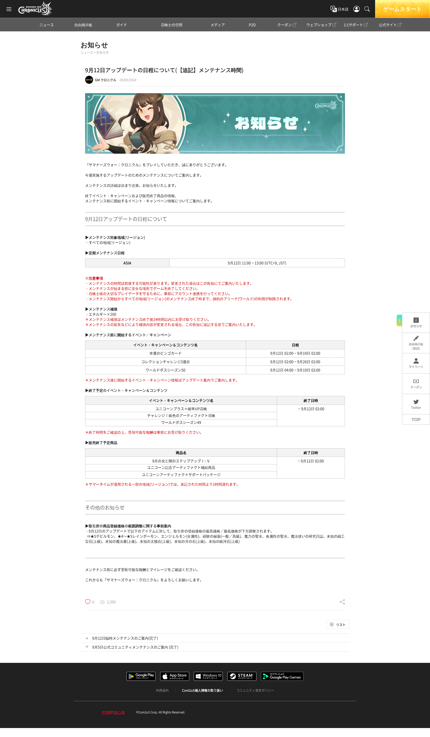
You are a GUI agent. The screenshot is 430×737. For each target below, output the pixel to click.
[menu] (9, 9)
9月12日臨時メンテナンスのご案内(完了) (125, 638)
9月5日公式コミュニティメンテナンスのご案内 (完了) (135, 647)
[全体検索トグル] (367, 9)
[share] (342, 602)
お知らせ (94, 44)
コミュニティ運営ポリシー (255, 690)
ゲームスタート (402, 9)
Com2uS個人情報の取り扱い (202, 690)
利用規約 (162, 690)
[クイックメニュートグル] (399, 320)
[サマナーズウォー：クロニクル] (35, 8)
